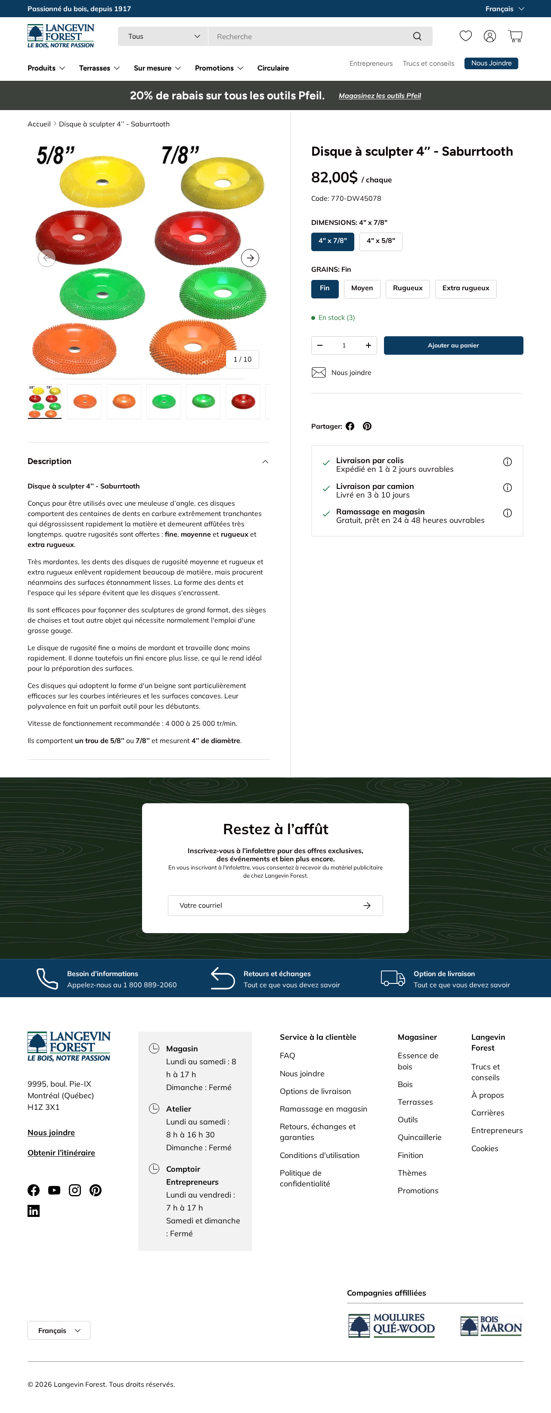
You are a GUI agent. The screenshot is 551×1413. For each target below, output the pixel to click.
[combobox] (275, 36)
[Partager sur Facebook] (350, 426)
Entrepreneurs (371, 63)
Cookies (484, 1148)
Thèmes (412, 1172)
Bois (405, 1084)
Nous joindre (51, 1132)
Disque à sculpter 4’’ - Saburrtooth (114, 124)
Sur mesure (152, 68)
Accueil (39, 124)
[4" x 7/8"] (332, 242)
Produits (42, 68)
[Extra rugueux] (466, 289)
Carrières (488, 1113)
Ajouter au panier (453, 345)
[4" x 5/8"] (380, 242)
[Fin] (325, 289)
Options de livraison (315, 1091)
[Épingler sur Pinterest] (367, 426)
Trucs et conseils (428, 63)
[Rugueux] (408, 289)
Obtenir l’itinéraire (61, 1152)
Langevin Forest (79, 1384)
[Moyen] (362, 289)
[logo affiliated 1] (391, 1326)
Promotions (214, 68)
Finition (411, 1155)
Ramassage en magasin (324, 1108)
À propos (487, 1095)
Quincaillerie (420, 1137)
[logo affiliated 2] (490, 1326)
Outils (408, 1119)
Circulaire (273, 68)
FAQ (287, 1055)
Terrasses (94, 68)
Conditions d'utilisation (320, 1155)
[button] (514, 36)
